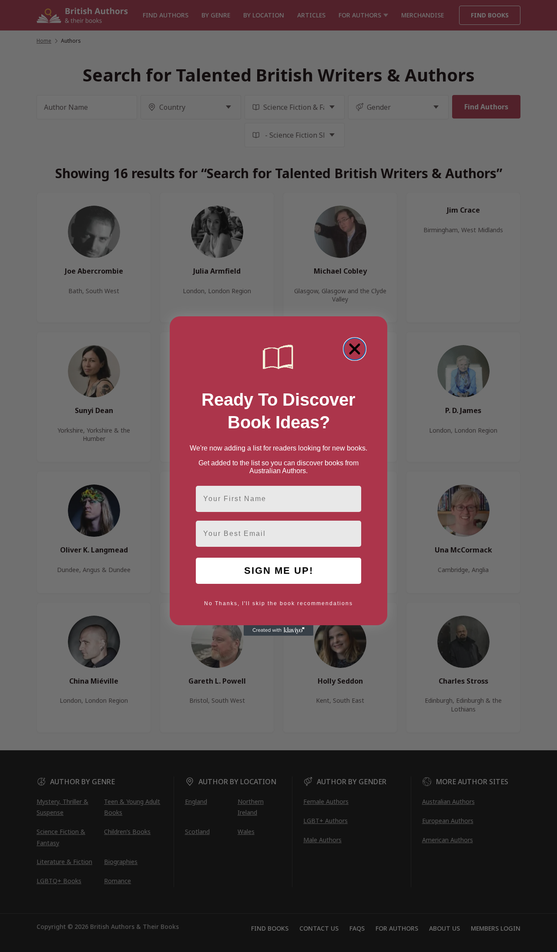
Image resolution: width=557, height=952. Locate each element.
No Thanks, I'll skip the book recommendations (278, 603)
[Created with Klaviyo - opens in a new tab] (278, 630)
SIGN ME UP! (278, 570)
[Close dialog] (355, 349)
